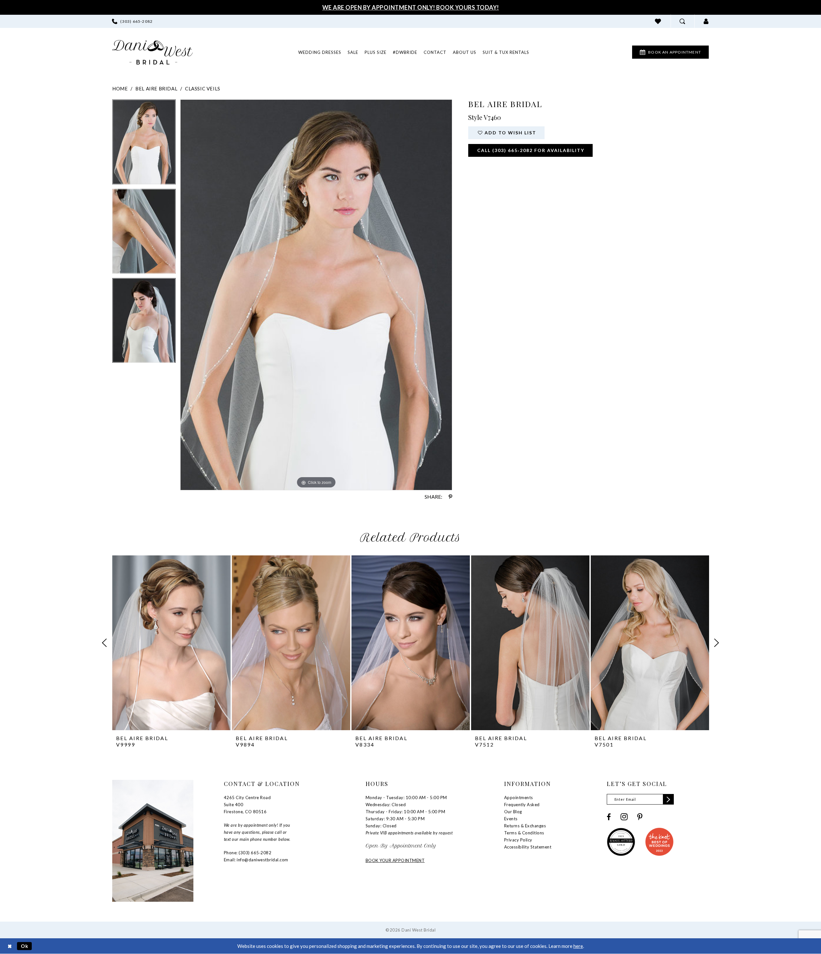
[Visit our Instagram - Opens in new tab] (624, 817)
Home (120, 88)
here (578, 946)
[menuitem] (132, 21)
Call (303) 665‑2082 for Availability (530, 150)
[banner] (152, 52)
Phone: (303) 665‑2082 (248, 852)
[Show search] (682, 21)
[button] (706, 21)
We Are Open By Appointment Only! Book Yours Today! (410, 7)
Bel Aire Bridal (156, 88)
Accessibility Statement (528, 846)
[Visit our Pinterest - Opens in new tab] (639, 817)
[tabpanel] (144, 144)
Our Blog (513, 811)
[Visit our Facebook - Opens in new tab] (609, 817)
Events (511, 818)
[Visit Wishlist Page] (658, 21)
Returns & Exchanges (525, 825)
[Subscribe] (668, 799)
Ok (25, 946)
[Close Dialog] (10, 946)
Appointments (518, 797)
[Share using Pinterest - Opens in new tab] (450, 496)
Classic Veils (202, 88)
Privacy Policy (518, 839)
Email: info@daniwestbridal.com (256, 859)
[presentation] (171, 642)
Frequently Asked (522, 804)
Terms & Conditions (524, 832)
